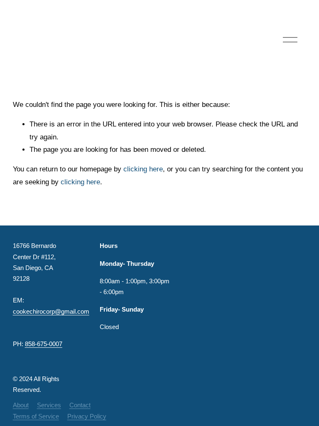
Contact (80, 405)
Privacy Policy (86, 416)
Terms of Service (36, 416)
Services (49, 405)
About (21, 405)
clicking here (143, 169)
